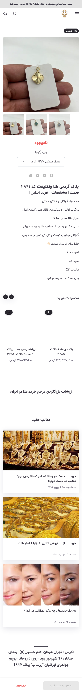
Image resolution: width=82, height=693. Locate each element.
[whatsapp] (30, 176)
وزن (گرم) (41, 152)
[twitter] (44, 176)
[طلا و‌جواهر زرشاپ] (64, 13)
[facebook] (51, 176)
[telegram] (37, 176)
